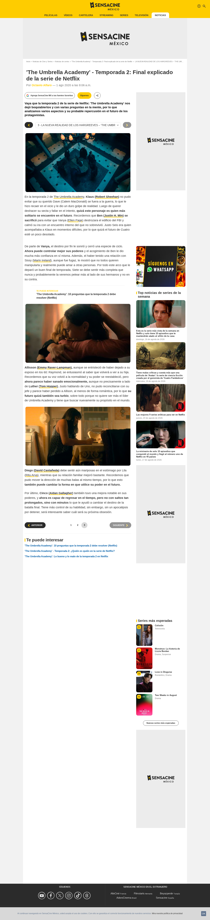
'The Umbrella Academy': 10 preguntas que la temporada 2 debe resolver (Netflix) (76, 296)
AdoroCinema (123, 897)
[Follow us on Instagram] (69, 895)
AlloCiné (115, 893)
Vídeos (68, 15)
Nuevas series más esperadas (161, 723)
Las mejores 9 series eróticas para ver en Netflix (160, 414)
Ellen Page (75, 220)
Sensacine (161, 897)
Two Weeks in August (166, 695)
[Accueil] (105, 6)
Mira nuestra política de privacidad (167, 913)
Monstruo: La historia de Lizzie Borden (167, 650)
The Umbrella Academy (69, 196)
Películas (50, 15)
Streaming (106, 15)
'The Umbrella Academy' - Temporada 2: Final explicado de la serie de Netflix (102, 61)
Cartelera (86, 15)
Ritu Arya (32, 475)
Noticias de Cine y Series (43, 61)
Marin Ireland (42, 260)
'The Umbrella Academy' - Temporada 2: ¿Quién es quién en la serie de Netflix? (70, 551)
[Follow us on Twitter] (60, 895)
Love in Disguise (163, 672)
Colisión (159, 625)
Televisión (141, 15)
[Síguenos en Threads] (87, 895)
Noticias (160, 15)
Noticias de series (62, 61)
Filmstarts (139, 893)
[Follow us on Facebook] (51, 895)
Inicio (28, 61)
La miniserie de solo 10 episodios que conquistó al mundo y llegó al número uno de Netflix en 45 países (159, 454)
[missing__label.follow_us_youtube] (42, 895)
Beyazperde (166, 893)
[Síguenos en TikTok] (78, 895)
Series (124, 15)
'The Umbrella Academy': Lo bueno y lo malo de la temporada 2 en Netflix (66, 556)
